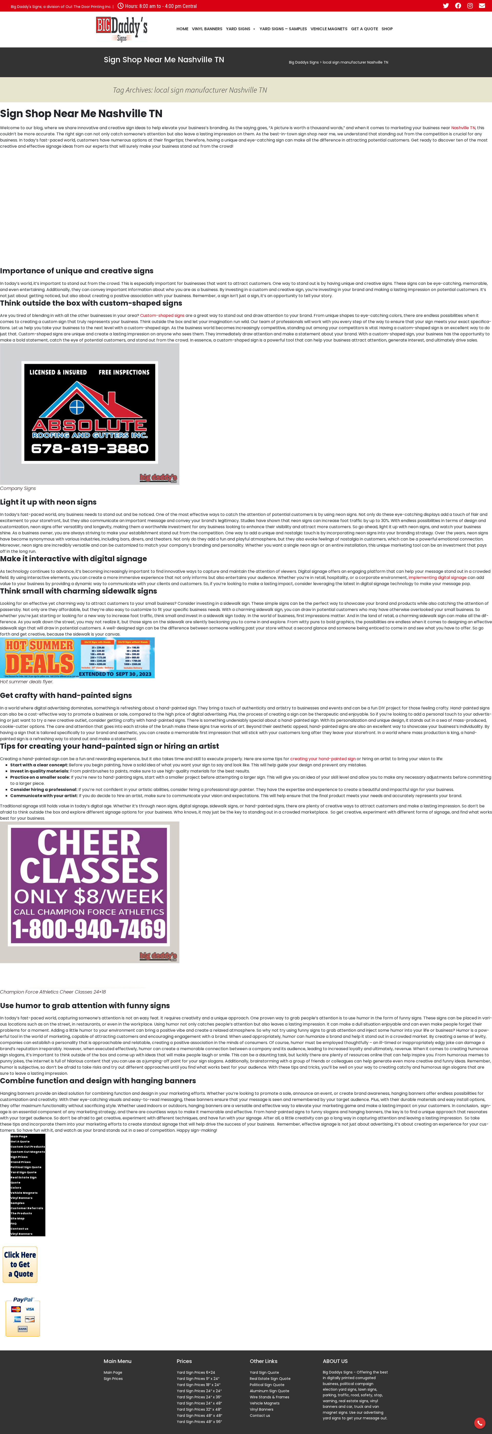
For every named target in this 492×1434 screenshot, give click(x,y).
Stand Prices (21, 1162)
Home (182, 29)
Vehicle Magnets (329, 29)
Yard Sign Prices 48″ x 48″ (199, 1415)
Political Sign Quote (26, 1167)
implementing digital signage (438, 577)
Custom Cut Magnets (28, 1152)
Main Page (19, 1136)
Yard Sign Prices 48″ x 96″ (199, 1421)
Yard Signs (238, 29)
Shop (387, 29)
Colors (16, 1188)
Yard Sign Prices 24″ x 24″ (199, 1390)
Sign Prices (19, 1157)
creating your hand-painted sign (323, 759)
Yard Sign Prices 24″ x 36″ (199, 1397)
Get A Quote (364, 29)
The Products (21, 1213)
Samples (18, 1203)
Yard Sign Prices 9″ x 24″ (198, 1378)
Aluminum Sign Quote (269, 1390)
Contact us (19, 1229)
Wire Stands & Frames (269, 1397)
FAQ (13, 1223)
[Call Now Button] (480, 1423)
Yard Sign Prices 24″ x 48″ (199, 1403)
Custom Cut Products (28, 1147)
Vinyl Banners (207, 29)
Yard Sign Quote (24, 1172)
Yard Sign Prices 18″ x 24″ (198, 1384)
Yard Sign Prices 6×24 (196, 1372)
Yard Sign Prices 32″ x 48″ (199, 1409)
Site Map (17, 1218)
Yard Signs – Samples (283, 29)
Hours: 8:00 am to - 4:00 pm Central (160, 6)
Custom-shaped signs (162, 315)
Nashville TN (463, 128)
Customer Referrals (27, 1208)
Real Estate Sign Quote (24, 1180)
